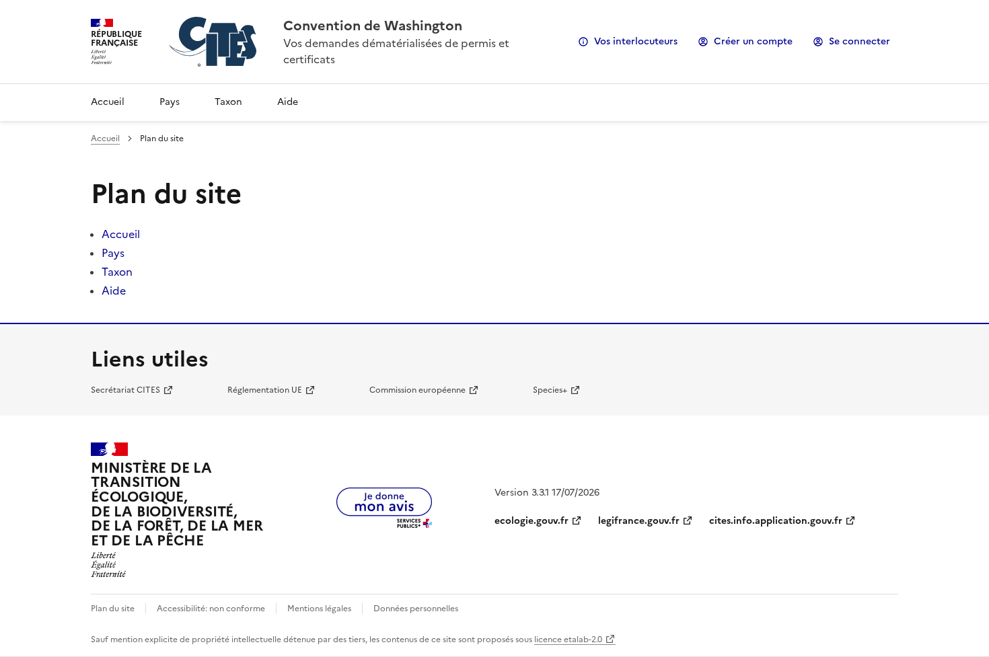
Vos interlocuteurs (635, 41)
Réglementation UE (264, 390)
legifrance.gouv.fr (639, 521)
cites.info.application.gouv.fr (775, 521)
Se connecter (859, 41)
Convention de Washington (372, 25)
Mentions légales (319, 609)
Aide (287, 102)
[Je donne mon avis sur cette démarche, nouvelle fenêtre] (384, 524)
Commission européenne (417, 390)
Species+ (550, 390)
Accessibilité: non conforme (211, 609)
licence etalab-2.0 (568, 639)
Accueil (107, 102)
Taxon (228, 102)
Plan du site (113, 609)
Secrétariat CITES (125, 390)
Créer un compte (753, 41)
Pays (169, 102)
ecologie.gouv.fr (531, 521)
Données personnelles (415, 609)
